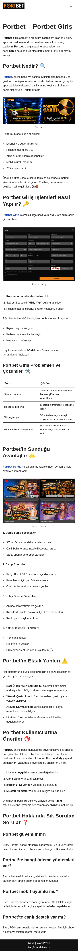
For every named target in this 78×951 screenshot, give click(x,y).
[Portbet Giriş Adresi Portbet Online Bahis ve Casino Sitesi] (13, 6)
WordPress (43, 943)
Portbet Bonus (12, 466)
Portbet (7, 76)
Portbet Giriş (11, 214)
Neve (31, 943)
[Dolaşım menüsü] (71, 6)
